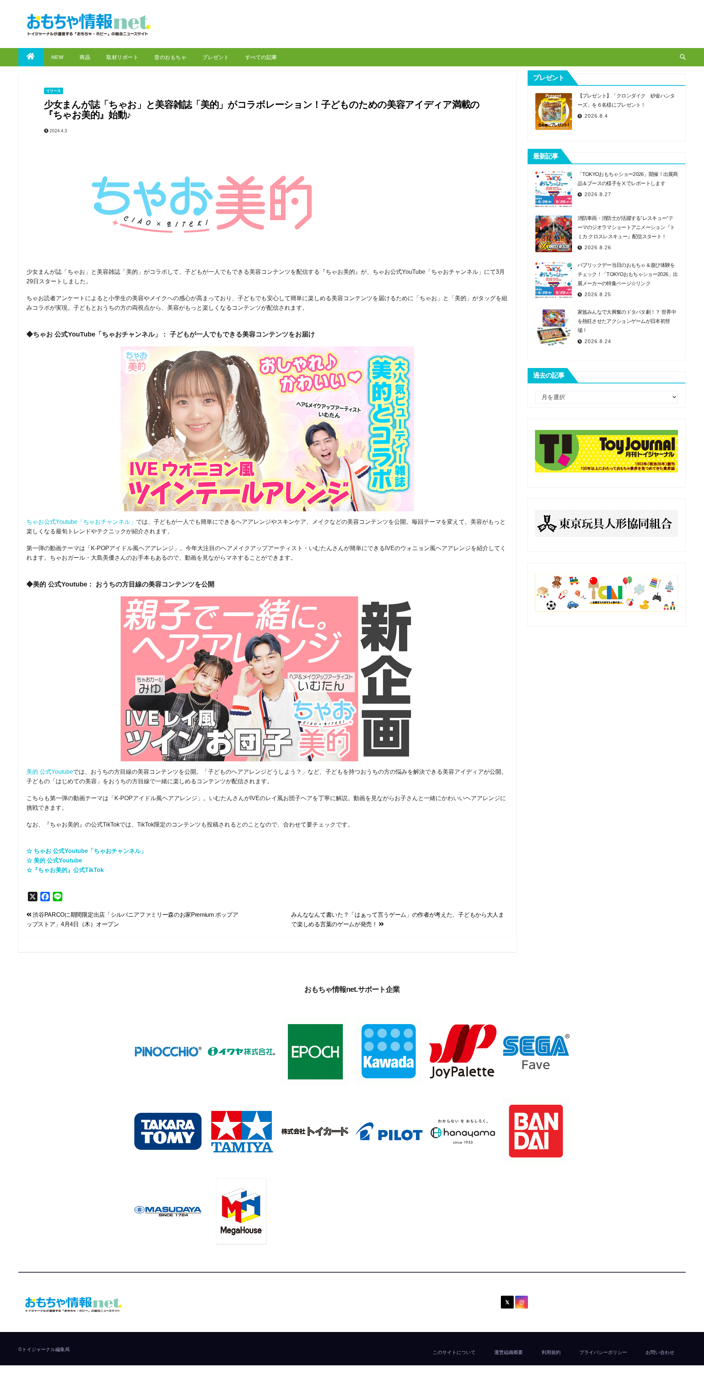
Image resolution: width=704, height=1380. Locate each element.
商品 (85, 57)
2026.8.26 (597, 247)
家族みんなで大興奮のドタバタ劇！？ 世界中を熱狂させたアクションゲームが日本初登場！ (627, 321)
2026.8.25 (597, 294)
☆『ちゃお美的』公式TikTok (65, 870)
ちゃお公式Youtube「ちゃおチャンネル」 (81, 522)
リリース (53, 91)
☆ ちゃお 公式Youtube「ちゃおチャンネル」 (86, 851)
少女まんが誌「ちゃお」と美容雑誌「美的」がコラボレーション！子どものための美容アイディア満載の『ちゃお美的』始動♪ (262, 110)
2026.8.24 (597, 341)
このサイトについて (454, 1352)
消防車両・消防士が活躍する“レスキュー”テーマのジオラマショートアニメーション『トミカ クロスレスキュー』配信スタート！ (626, 227)
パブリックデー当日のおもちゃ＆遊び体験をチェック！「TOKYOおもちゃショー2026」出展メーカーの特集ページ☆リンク (628, 274)
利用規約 (551, 1352)
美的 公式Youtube (49, 772)
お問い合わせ (660, 1352)
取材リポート (122, 57)
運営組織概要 (508, 1352)
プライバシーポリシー (603, 1352)
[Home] (30, 57)
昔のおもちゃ (170, 57)
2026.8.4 (596, 116)
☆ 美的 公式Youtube (54, 860)
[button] (683, 57)
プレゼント (215, 57)
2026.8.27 (597, 194)
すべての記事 (261, 57)
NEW (57, 57)
